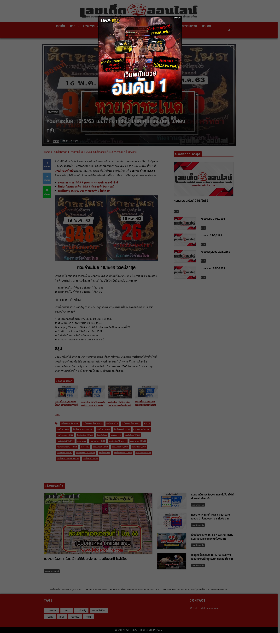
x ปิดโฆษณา (177, 18)
